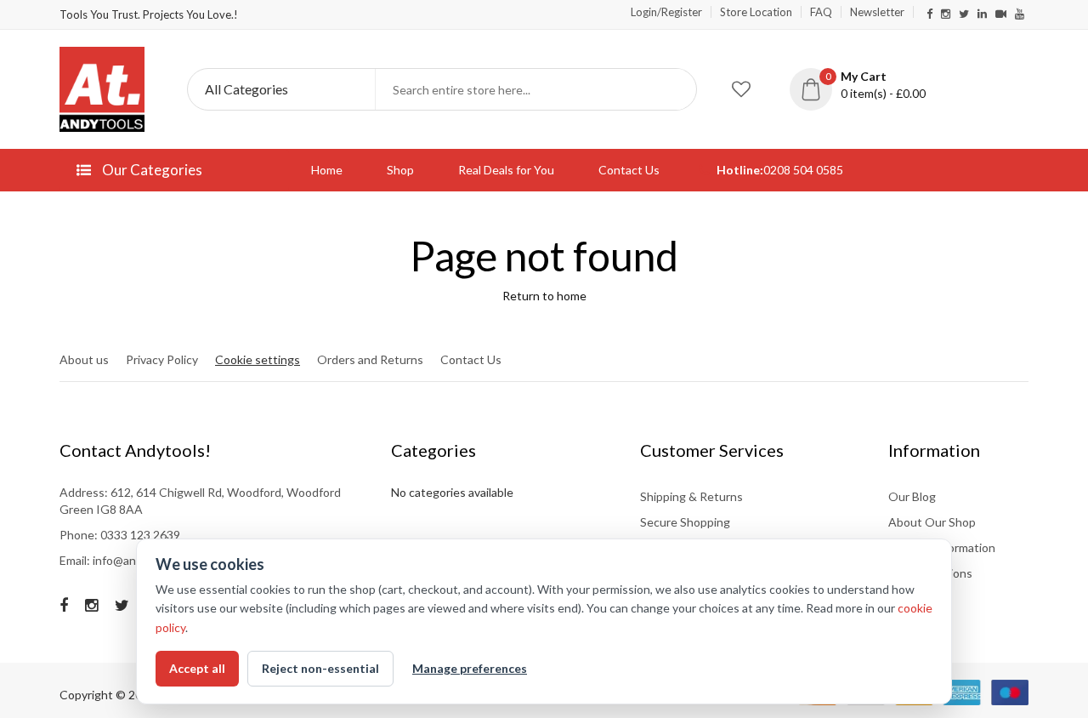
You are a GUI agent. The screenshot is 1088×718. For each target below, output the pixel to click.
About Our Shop (932, 522)
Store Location (756, 12)
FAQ (821, 12)
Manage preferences (469, 668)
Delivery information (941, 547)
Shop (400, 169)
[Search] (675, 89)
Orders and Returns (370, 359)
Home (327, 169)
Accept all (197, 668)
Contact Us (629, 169)
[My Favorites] (741, 89)
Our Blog (912, 496)
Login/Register (666, 12)
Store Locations (930, 573)
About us (84, 359)
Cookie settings (257, 359)
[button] (870, 85)
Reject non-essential (320, 668)
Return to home (544, 295)
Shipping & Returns (691, 496)
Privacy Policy (162, 359)
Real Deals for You (506, 169)
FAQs (903, 598)
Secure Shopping (685, 522)
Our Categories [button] (150, 170)
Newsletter (877, 12)
